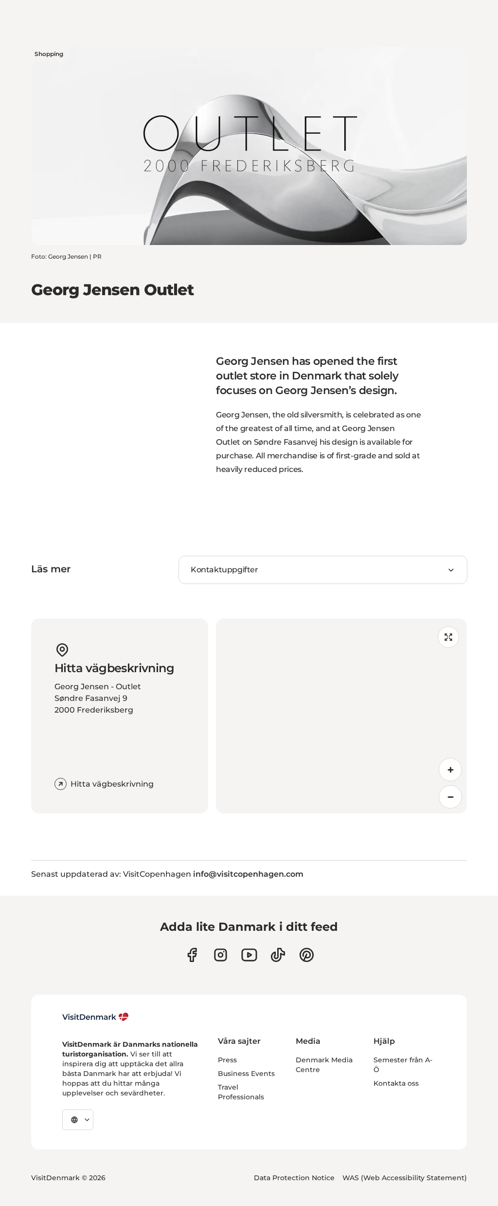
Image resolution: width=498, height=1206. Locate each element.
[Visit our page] (220, 954)
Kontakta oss (396, 1083)
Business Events (246, 1073)
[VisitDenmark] (95, 1017)
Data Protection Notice (294, 1177)
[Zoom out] (450, 797)
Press (227, 1059)
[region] (341, 716)
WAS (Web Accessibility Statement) (404, 1177)
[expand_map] (448, 637)
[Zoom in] (450, 769)
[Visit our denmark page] (191, 954)
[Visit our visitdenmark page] (249, 954)
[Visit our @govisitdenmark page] (277, 954)
